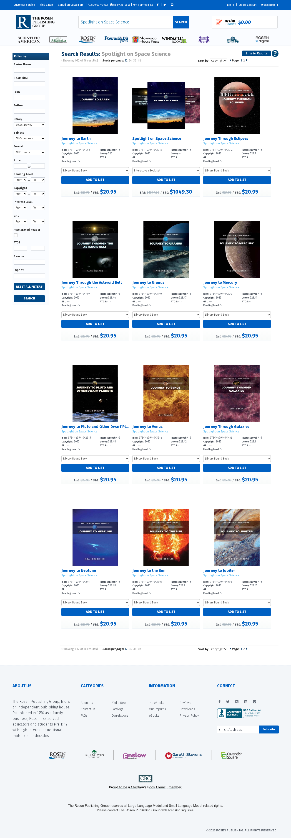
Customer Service (24, 4)
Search (181, 22)
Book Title (21, 78)
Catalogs (117, 709)
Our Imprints (157, 709)
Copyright (20, 188)
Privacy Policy (189, 716)
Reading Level (23, 174)
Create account (247, 4)
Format (18, 146)
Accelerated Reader (27, 229)
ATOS (17, 242)
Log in (230, 4)
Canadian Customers (70, 4)
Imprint (19, 270)
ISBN (17, 91)
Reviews (185, 703)
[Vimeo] (255, 702)
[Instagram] (237, 702)
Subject (19, 132)
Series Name (22, 64)
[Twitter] (228, 702)
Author (18, 105)
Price (17, 160)
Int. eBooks (156, 703)
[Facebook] (219, 702)
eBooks (154, 716)
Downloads (187, 709)
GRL (16, 215)
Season (19, 256)
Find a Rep (46, 4)
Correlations (119, 716)
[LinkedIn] (246, 702)
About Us (87, 703)
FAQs (84, 716)
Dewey (18, 119)
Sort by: (203, 60)
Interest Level (23, 202)
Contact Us (88, 709)
